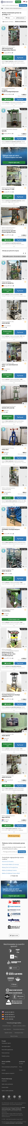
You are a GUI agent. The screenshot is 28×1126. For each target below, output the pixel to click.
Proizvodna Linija (6, 1025)
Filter (8, 18)
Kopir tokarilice (7, 1029)
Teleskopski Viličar (19, 1032)
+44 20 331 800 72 (9, 1012)
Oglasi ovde (14, 935)
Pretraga (23, 5)
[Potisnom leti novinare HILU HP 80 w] (14, 598)
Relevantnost (20, 18)
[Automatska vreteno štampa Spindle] (14, 118)
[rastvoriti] (14, 65)
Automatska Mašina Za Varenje (10, 864)
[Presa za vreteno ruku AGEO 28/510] (14, 722)
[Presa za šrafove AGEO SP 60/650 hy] (14, 270)
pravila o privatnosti (10, 1123)
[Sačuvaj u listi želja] (25, 47)
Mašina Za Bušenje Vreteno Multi (11, 873)
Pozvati (21, 57)
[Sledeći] (25, 35)
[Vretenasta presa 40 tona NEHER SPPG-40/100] (14, 395)
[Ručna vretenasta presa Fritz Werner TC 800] (14, 176)
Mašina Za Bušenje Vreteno (9, 870)
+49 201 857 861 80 (10, 1017)
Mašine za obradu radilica (19, 1025)
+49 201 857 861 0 (9, 1014)
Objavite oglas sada (14, 162)
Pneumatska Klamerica (18, 1029)
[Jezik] (24, 1)
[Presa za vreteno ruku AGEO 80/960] (14, 310)
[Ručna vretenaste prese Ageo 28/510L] (14, 804)
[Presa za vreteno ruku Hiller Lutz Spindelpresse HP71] (14, 352)
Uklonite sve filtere (8, 21)
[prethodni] (2, 35)
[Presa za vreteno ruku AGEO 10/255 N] (14, 558)
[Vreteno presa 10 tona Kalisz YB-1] (14, 436)
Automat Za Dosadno (8, 861)
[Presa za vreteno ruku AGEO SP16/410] (14, 764)
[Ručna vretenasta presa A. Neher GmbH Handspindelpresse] (14, 77)
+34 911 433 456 (9, 1019)
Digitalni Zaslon (8, 1032)
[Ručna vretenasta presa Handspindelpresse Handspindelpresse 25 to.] (14, 682)
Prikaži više (14, 876)
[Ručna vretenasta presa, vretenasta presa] (14, 476)
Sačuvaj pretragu (14, 836)
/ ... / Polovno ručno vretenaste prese (12, 8)
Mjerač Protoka (14, 1036)
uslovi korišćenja (19, 1123)
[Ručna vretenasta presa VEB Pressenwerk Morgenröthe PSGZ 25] (14, 35)
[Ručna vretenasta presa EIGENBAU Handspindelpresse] (14, 516)
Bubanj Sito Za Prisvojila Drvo (10, 867)
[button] (26, 1)
